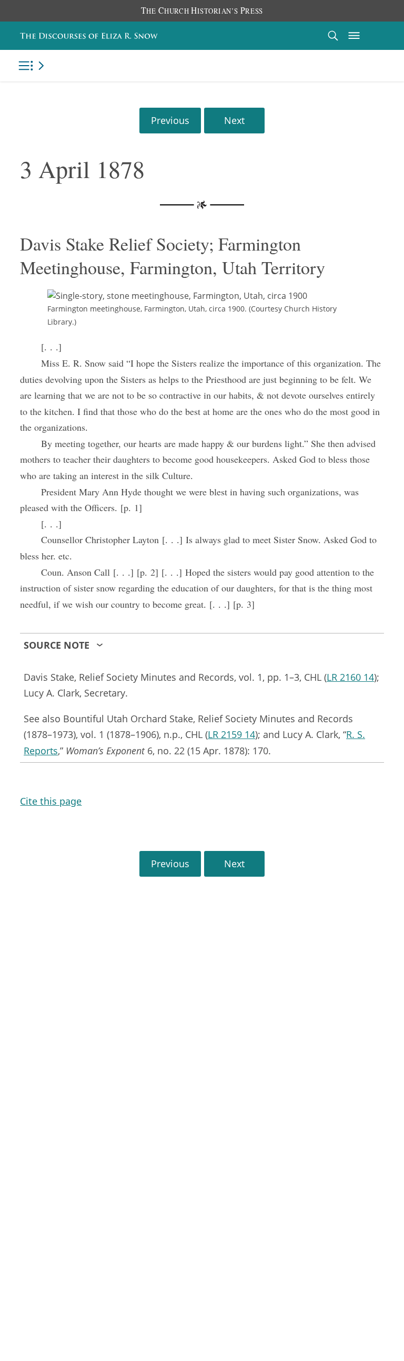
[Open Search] (333, 35)
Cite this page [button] (51, 801)
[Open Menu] (354, 35)
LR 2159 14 (231, 734)
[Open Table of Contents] (33, 65)
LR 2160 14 (350, 677)
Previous (170, 120)
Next (234, 120)
